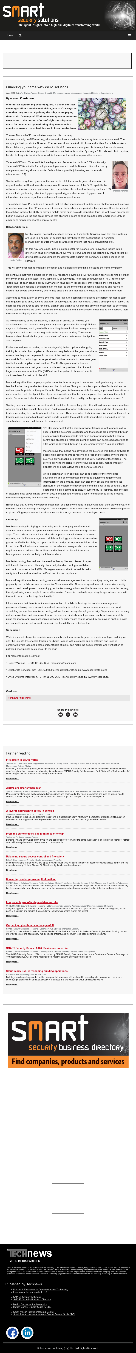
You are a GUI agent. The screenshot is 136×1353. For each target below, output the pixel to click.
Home (9, 35)
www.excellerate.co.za (94, 669)
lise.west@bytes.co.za (74, 676)
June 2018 (10, 93)
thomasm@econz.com (63, 663)
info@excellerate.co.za (68, 669)
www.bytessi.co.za (98, 676)
